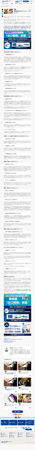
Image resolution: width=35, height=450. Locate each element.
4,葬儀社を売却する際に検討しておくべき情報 (10, 341)
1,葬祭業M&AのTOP (6, 338)
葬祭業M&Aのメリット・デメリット (9, 6)
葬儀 (3, 6)
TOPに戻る (28, 429)
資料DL (32, 1)
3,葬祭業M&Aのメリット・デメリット (9, 340)
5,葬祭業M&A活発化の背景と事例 (8, 342)
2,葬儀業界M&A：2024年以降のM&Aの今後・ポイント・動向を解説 (13, 339)
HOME (2, 6)
